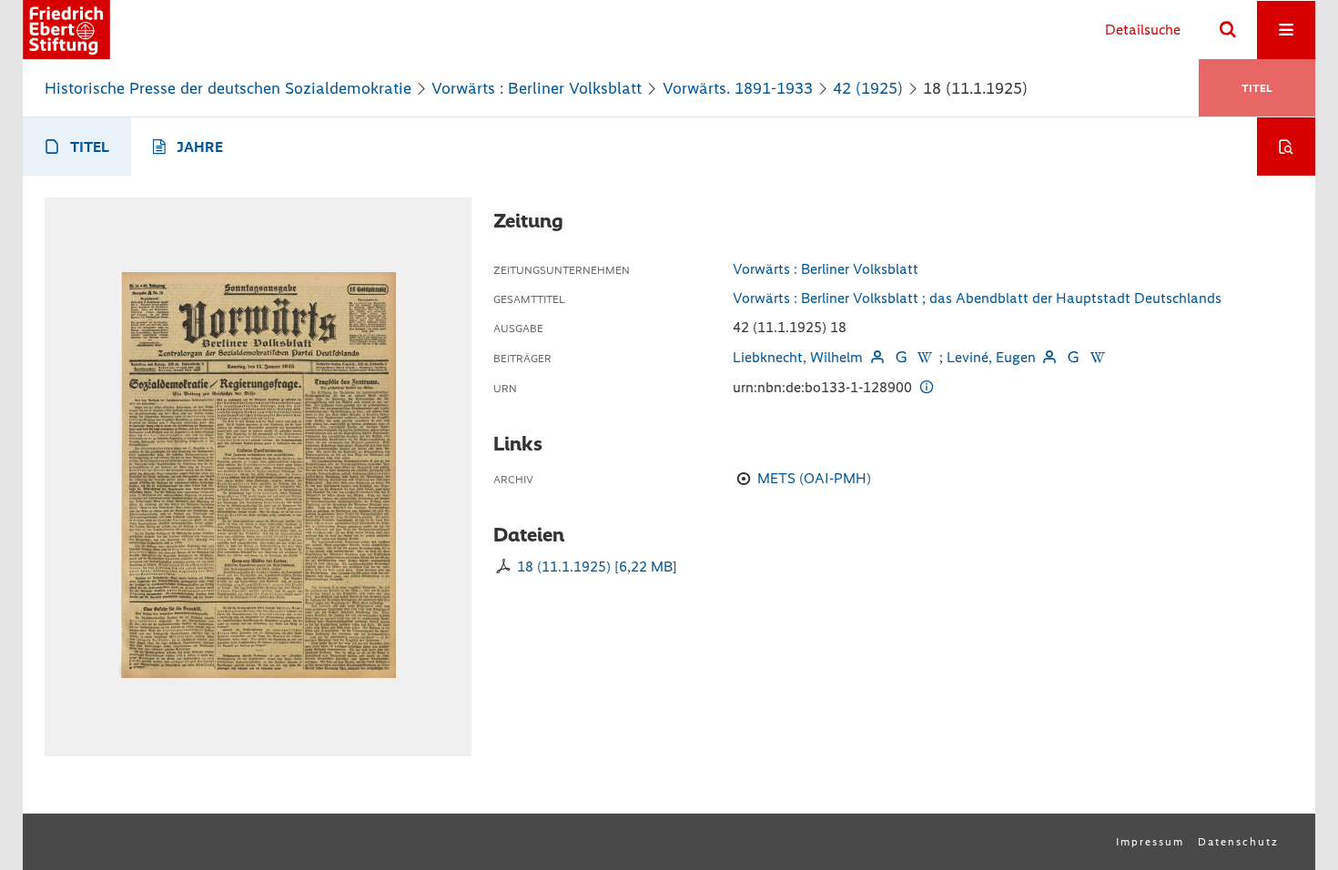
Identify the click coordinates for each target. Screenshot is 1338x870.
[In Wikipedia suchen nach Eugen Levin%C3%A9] (1097, 357)
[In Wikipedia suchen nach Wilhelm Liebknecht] (925, 357)
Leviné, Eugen (991, 357)
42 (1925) (868, 88)
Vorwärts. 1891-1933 (738, 88)
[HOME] (66, 29)
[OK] (1228, 30)
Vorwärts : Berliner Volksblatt (536, 88)
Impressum (1150, 841)
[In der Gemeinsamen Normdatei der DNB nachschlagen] (901, 357)
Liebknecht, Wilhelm (798, 357)
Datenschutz (1238, 841)
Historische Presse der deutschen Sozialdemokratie (228, 88)
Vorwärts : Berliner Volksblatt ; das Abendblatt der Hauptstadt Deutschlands (977, 298)
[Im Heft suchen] (1286, 146)
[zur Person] (877, 357)
